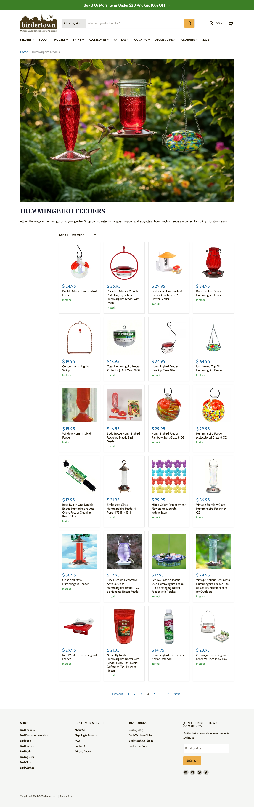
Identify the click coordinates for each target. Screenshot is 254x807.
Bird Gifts (25, 762)
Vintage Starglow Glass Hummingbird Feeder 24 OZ (211, 508)
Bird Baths (26, 751)
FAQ (77, 740)
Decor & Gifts (164, 39)
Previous (117, 694)
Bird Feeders (27, 730)
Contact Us (81, 746)
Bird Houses (27, 746)
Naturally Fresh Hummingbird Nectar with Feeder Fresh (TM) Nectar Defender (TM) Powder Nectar (123, 662)
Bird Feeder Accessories (34, 735)
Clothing (188, 39)
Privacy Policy (83, 751)
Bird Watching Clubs (140, 735)
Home (24, 52)
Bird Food (25, 740)
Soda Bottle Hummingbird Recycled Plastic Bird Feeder (123, 437)
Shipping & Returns (86, 735)
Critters (120, 39)
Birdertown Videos (139, 746)
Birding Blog (136, 730)
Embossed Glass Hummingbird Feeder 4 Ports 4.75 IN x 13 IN (121, 508)
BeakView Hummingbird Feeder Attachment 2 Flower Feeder (167, 295)
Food (43, 39)
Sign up (192, 760)
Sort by (63, 234)
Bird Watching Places (141, 740)
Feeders (26, 39)
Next (177, 694)
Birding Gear (27, 757)
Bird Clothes (27, 767)
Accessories (98, 39)
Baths (77, 39)
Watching (141, 39)
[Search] (189, 23)
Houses (60, 39)
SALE (205, 39)
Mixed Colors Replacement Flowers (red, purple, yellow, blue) (169, 508)
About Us (80, 730)
